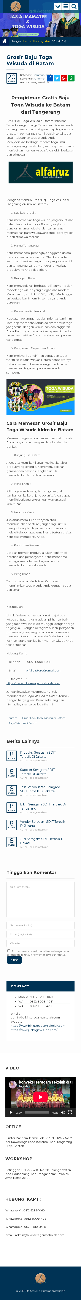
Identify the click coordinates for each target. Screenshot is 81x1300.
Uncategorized (42, 41)
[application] (40, 1097)
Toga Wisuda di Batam (23, 723)
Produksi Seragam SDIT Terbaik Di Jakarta (38, 755)
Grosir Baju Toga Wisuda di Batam (43, 717)
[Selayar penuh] (70, 1112)
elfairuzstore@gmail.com (43, 670)
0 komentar (42, 78)
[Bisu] (63, 1112)
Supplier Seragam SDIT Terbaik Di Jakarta (37, 772)
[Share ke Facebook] (50, 78)
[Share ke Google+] (64, 78)
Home (27, 41)
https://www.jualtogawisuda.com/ (34, 1030)
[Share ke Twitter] (57, 78)
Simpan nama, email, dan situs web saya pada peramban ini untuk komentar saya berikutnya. (37, 953)
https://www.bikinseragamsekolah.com (38, 1025)
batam (13, 717)
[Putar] (11, 1112)
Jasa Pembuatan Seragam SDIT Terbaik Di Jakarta (40, 789)
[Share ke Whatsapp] (71, 78)
